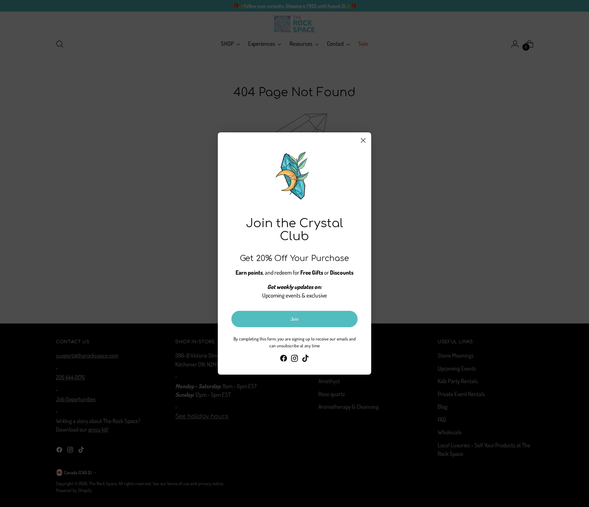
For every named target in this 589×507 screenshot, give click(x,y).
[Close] (363, 140)
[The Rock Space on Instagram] (294, 359)
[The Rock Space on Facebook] (284, 359)
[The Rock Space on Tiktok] (305, 359)
